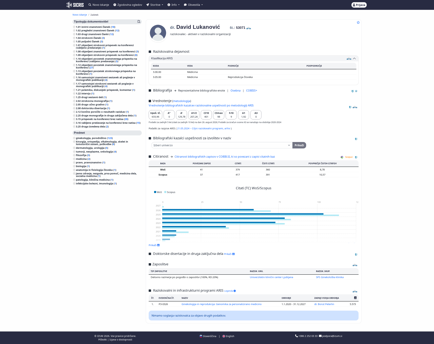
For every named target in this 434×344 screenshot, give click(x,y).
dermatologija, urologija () (92, 147)
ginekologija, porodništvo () (94, 138)
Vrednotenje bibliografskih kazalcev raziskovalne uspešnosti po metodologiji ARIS (201, 105)
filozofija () (83, 155)
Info (174, 5)
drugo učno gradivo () (94, 104)
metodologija (181, 101)
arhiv (227, 128)
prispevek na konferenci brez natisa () (104, 119)
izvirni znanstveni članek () (98, 26)
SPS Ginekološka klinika (330, 277)
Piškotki (102, 339)
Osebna (236, 90)
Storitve (155, 5)
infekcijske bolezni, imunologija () (96, 183)
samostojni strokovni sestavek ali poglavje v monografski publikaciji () (105, 85)
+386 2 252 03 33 (308, 336)
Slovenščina (209, 336)
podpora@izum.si (332, 336)
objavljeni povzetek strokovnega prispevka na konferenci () (106, 72)
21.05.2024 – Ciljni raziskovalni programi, (200, 128)
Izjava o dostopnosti (121, 339)
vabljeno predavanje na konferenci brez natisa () (111, 122)
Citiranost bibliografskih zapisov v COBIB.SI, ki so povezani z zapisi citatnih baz (225, 156)
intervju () (87, 93)
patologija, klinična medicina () (94, 179)
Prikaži (228, 254)
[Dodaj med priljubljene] (358, 22)
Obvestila (194, 5)
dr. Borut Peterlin (324, 304)
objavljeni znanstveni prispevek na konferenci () (110, 51)
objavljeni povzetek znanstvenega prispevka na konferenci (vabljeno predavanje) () (106, 60)
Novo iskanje (100, 5)
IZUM (100, 336)
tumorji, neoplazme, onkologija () (96, 151)
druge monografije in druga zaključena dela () (108, 115)
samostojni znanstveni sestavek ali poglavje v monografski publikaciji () (105, 79)
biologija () (83, 166)
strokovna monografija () (96, 101)
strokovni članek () (93, 37)
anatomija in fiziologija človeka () (96, 169)
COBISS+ (251, 90)
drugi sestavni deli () (94, 97)
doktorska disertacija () (95, 108)
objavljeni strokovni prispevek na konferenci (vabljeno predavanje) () (105, 46)
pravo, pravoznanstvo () (90, 162)
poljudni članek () (92, 41)
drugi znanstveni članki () (97, 34)
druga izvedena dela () (95, 126)
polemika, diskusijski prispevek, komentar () (108, 90)
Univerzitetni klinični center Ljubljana (271, 277)
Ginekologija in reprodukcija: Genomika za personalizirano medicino (222, 304)
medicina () (83, 158)
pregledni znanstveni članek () (100, 30)
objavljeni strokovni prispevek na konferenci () (109, 55)
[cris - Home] (75, 5)
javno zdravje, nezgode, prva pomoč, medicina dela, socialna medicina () (106, 175)
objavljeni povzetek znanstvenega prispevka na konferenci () (106, 66)
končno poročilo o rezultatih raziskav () (105, 112)
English (229, 336)
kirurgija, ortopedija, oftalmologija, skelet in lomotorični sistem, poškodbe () (102, 143)
